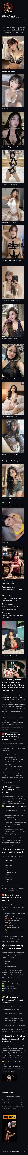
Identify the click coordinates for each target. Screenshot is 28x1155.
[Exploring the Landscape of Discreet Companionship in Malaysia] (8, 596)
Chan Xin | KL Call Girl (8, 71)
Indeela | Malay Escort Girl (9, 416)
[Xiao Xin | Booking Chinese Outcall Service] (13, 320)
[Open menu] (21, 20)
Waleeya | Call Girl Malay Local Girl (12, 498)
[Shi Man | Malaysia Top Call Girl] (13, 282)
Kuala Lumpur (6, 697)
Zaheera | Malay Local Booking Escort (12, 505)
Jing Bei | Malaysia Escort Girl (10, 147)
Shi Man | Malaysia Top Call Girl (11, 300)
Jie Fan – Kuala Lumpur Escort (10, 109)
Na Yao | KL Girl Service (9, 222)
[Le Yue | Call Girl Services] (13, 167)
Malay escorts (19, 704)
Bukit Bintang (9, 860)
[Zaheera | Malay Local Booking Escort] (8, 503)
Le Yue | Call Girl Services (9, 184)
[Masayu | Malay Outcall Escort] (13, 436)
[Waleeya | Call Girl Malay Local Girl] (13, 481)
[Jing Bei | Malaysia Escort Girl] (13, 129)
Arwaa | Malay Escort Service (10, 378)
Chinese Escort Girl (9, 16)
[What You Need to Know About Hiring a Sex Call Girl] (6, 613)
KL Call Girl (5, 543)
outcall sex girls (6, 888)
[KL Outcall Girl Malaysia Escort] (13, 638)
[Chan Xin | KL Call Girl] (13, 53)
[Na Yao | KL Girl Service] (13, 204)
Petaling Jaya (9, 872)
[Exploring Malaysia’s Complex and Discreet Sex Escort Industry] (8, 604)
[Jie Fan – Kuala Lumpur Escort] (13, 91)
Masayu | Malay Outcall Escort (10, 454)
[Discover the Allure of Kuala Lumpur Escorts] (8, 587)
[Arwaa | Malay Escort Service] (13, 361)
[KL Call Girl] (13, 525)
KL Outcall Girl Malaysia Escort (11, 656)
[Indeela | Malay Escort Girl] (13, 398)
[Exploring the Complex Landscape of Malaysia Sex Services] (13, 563)
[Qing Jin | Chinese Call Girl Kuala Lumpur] (13, 242)
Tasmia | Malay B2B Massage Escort (12, 461)
